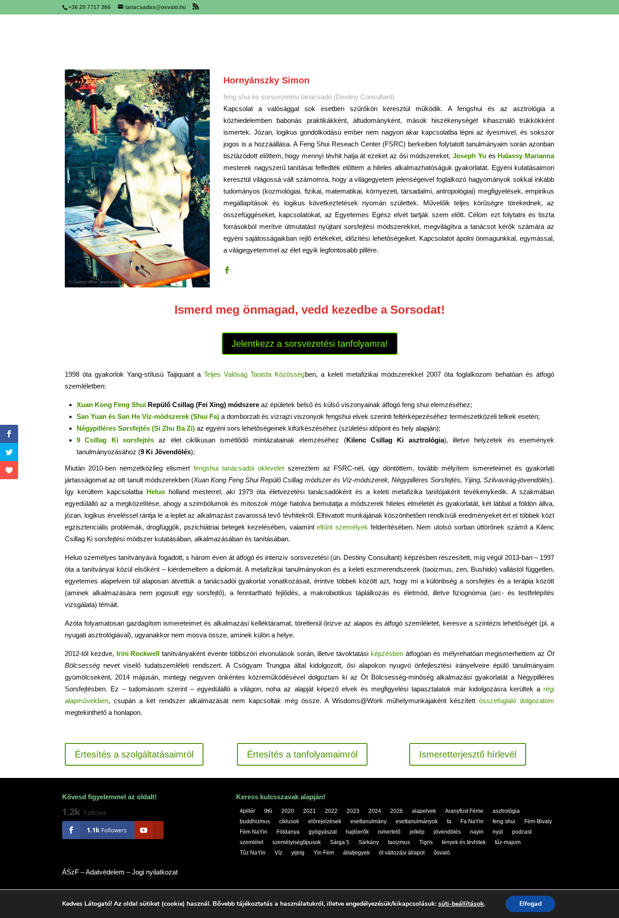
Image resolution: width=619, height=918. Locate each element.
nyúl (498, 832)
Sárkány (368, 842)
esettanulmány (368, 821)
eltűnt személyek (342, 527)
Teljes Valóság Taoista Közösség (254, 374)
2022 (331, 811)
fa (449, 821)
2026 (396, 811)
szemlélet (251, 842)
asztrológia (506, 811)
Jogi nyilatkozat (155, 872)
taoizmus (399, 842)
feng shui (504, 821)
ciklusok (289, 821)
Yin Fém (324, 853)
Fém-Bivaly (538, 821)
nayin (477, 832)
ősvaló (442, 853)
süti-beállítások (461, 904)
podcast (522, 832)
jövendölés (447, 832)
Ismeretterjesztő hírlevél (467, 754)
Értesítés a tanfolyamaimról (302, 754)
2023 (353, 811)
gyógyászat (323, 832)
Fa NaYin (472, 821)
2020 (287, 811)
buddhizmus (255, 821)
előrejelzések (324, 821)
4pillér (247, 811)
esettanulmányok (417, 821)
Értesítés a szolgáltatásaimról (134, 754)
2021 (309, 811)
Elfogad (530, 903)
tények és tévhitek (464, 842)
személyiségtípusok (296, 842)
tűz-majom (508, 842)
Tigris (426, 842)
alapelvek (424, 811)
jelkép (417, 832)
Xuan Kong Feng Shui (111, 404)
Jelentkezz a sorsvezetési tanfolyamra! (310, 344)
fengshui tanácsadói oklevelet (238, 468)
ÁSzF (70, 872)
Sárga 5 (339, 842)
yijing (298, 853)
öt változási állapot (402, 853)
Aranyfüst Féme (464, 811)
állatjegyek (356, 853)
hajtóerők (357, 832)
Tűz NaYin (253, 853)
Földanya (288, 832)
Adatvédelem (105, 872)
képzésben (387, 653)
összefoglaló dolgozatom (516, 700)
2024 (374, 811)
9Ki (268, 811)
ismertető (389, 832)
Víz (278, 853)
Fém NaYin (253, 832)
